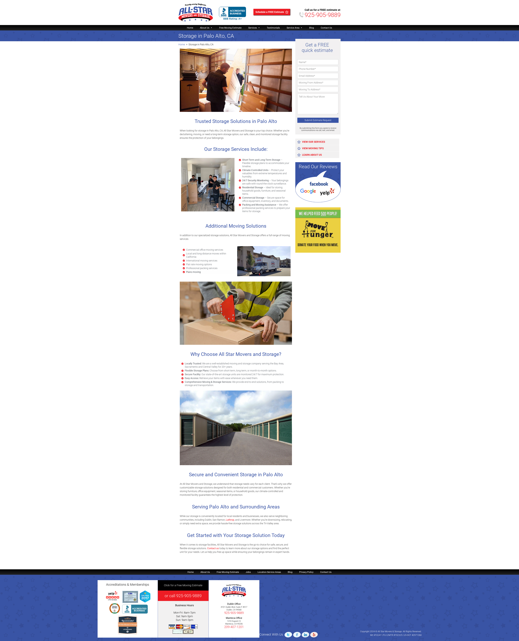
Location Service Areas (269, 572)
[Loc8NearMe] (127, 629)
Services (252, 27)
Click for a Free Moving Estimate (183, 585)
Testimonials (273, 27)
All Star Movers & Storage (128, 624)
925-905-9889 (323, 14)
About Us (204, 27)
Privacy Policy (306, 572)
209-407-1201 (234, 627)
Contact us (213, 548)
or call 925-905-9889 (183, 595)
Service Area (293, 27)
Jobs (248, 572)
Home (190, 27)
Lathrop (230, 519)
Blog (311, 27)
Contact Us (326, 27)
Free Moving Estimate (230, 27)
